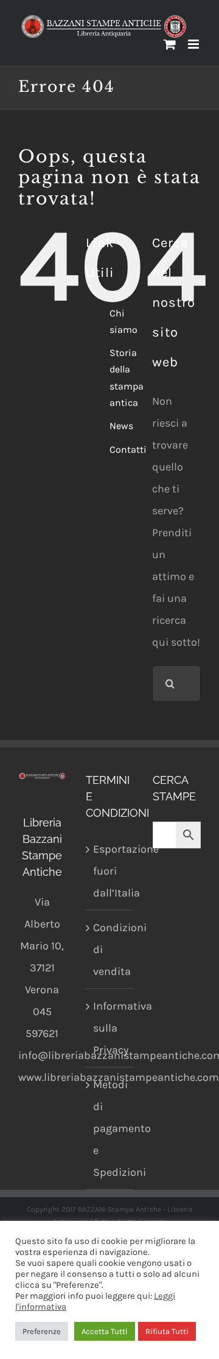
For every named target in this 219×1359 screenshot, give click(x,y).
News (121, 425)
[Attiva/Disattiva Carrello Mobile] (170, 44)
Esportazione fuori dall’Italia (110, 871)
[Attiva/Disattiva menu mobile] (194, 44)
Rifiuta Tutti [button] (167, 1331)
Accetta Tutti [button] (105, 1331)
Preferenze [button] (42, 1331)
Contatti (128, 449)
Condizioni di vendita (110, 949)
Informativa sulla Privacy (110, 1028)
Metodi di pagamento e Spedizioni (110, 1128)
